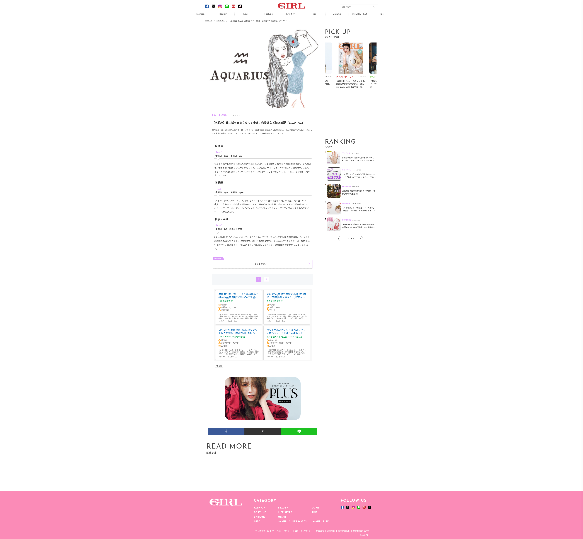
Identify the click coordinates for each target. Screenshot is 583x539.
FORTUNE (260, 512)
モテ (244, 21)
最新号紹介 (380, 15)
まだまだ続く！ (261, 264)
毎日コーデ (198, 15)
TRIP (314, 512)
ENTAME (259, 517)
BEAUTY (283, 508)
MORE (351, 239)
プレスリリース (262, 531)
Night (244, 27)
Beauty (223, 14)
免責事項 (320, 531)
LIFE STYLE (285, 512)
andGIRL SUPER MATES (292, 521)
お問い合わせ (344, 531)
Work (289, 21)
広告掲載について (361, 531)
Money (289, 15)
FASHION (260, 508)
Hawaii (312, 15)
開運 (266, 15)
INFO (257, 521)
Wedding (244, 15)
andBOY (335, 15)
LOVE (315, 508)
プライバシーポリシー (282, 531)
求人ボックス (232, 321)
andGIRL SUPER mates (380, 39)
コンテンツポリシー (304, 531)
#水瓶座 (219, 366)
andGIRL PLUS (320, 521)
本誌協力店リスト (380, 27)
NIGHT (282, 517)
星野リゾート (312, 21)
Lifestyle (357, 27)
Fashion (357, 15)
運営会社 (331, 531)
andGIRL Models (380, 33)
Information (357, 33)
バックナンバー (380, 21)
